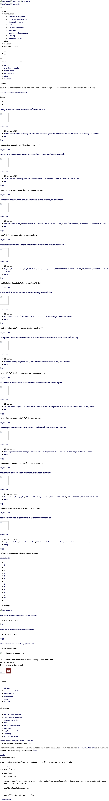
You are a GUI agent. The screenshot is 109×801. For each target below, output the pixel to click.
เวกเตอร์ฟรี (72, 133)
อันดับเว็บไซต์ (83, 406)
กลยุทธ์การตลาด (61, 268)
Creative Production (16, 27)
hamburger (8, 451)
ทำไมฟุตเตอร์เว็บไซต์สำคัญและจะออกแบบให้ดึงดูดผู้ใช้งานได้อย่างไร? (17, 644)
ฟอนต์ (64, 497)
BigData (7, 268)
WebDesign (73, 451)
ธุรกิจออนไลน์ (96, 268)
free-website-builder (27, 542)
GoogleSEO (8, 316)
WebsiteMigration (52, 406)
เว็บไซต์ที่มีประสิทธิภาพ (70, 223)
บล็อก (6, 41)
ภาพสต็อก (43, 133)
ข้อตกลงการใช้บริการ (7, 740)
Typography (19, 497)
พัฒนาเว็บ (58, 178)
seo (25, 178)
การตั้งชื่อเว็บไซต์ (23, 316)
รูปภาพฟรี (51, 133)
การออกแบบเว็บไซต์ (28, 223)
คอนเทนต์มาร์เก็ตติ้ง (11, 133)
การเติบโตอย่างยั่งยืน (11, 46)
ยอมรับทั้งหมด (5, 766)
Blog (6, 136)
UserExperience (48, 451)
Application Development (18, 33)
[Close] (1, 58)
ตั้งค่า (35, 750)
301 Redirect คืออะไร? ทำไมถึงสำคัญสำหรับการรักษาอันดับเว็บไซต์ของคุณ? (31, 382)
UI (40, 451)
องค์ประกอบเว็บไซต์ (54, 223)
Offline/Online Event (16, 38)
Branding (12, 30)
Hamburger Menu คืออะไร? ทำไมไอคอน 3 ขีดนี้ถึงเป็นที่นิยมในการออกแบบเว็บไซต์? (33, 427)
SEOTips (30, 406)
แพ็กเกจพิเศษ (9, 73)
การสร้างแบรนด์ (35, 316)
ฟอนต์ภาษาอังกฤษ (73, 497)
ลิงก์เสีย (75, 406)
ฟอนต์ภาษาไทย (86, 497)
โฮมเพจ (104, 223)
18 (5, 597)
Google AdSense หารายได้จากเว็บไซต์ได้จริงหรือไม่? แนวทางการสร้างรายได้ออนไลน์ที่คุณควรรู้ (39, 337)
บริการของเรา (9, 14)
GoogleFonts (9, 497)
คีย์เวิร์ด (44, 316)
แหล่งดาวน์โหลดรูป (83, 133)
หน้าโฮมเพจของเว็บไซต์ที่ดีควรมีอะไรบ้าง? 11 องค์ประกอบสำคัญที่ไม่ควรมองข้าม (32, 199)
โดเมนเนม (68, 316)
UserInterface (60, 451)
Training (12, 35)
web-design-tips (62, 542)
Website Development (17, 16)
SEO (10, 25)
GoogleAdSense (23, 361)
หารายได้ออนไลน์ (65, 361)
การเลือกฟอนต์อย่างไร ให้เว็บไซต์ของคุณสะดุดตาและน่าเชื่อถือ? (25, 472)
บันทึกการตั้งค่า (5, 799)
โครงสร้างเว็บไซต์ (95, 223)
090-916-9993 (5, 92)
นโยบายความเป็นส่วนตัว (24, 740)
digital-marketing (11, 542)
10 (5, 589)
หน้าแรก (7, 11)
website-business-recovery (79, 542)
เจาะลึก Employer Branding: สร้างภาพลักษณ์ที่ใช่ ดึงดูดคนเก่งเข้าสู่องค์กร (18, 615)
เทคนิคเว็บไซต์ (68, 178)
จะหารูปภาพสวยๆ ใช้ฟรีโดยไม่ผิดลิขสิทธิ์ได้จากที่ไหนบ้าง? (23, 109)
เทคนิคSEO (93, 406)
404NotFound (9, 178)
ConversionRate (17, 268)
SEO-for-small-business (45, 542)
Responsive (34, 451)
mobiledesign (23, 451)
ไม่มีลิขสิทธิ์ (95, 133)
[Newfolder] (15, 1)
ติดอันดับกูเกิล (53, 316)
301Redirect (9, 406)
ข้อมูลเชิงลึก (86, 268)
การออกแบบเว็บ (36, 178)
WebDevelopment (85, 451)
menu (15, 451)
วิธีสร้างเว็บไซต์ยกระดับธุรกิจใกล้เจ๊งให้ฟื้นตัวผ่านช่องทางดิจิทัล (25, 517)
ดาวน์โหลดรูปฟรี (25, 133)
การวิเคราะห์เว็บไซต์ (74, 268)
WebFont (45, 497)
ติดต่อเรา (7, 44)
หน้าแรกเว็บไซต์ (41, 223)
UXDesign (28, 497)
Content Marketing (16, 22)
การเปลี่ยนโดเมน (66, 406)
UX (29, 178)
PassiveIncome (36, 361)
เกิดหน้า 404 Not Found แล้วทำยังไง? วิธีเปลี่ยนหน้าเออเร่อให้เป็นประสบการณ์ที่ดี (32, 154)
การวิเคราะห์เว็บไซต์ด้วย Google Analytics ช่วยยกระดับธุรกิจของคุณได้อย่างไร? (32, 244)
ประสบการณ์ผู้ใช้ (48, 178)
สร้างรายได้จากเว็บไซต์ (50, 361)
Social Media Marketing (18, 19)
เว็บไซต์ (76, 178)
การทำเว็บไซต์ (15, 223)
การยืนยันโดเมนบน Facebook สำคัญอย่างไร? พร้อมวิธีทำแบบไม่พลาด (17, 629)
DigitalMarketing (30, 268)
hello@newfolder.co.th (19, 92)
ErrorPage (20, 178)
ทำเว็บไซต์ (35, 133)
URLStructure (39, 406)
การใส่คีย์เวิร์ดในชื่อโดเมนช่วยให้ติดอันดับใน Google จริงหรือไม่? (26, 292)
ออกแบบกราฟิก (61, 133)
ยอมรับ (2, 755)
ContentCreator (10, 361)
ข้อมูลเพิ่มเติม (5, 149)
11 (4, 592)
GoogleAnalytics (44, 268)
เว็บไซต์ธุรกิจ (83, 223)
